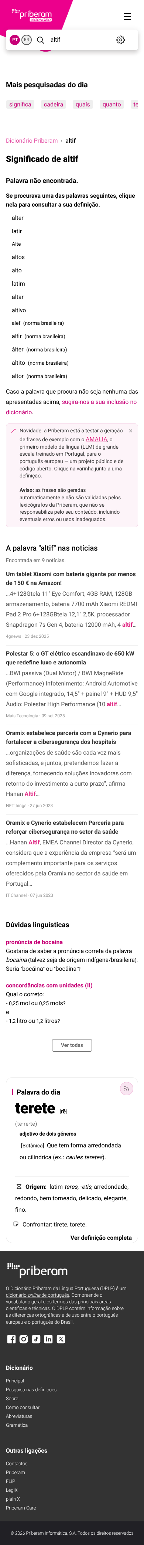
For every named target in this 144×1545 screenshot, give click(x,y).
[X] (60, 1342)
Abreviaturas (19, 1416)
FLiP (10, 1481)
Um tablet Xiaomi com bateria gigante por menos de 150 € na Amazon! (71, 578)
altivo (19, 310)
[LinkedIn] (48, 1342)
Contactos (17, 1464)
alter (18, 217)
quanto (112, 104)
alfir (17, 336)
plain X (13, 1499)
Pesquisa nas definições (31, 1390)
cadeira (53, 104)
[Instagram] (23, 1342)
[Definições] (121, 40)
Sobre (12, 1399)
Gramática (17, 1425)
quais (83, 104)
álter (18, 349)
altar (18, 296)
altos (18, 257)
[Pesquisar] (40, 40)
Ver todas (72, 1045)
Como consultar (23, 1407)
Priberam (15, 1473)
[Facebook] (11, 1342)
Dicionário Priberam (32, 140)
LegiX (12, 1490)
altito (18, 362)
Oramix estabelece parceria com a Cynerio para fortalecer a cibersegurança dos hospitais (68, 737)
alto (17, 270)
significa (20, 104)
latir (17, 231)
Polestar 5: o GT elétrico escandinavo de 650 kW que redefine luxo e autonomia (70, 658)
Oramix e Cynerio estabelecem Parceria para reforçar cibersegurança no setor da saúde (65, 827)
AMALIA (96, 439)
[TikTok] (36, 1342)
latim (18, 283)
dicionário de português (37, 1295)
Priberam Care (21, 1508)
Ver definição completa (101, 1237)
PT (15, 39)
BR (26, 39)
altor (18, 376)
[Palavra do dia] (126, 1088)
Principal (15, 1381)
